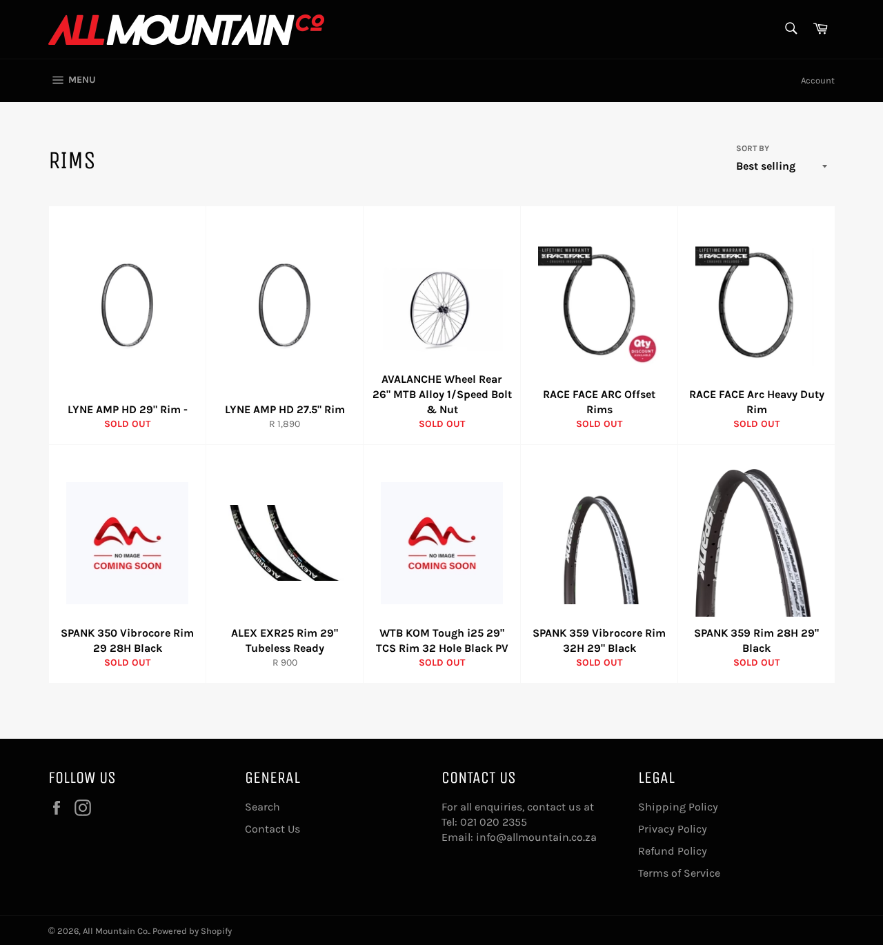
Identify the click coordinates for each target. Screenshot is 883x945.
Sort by (752, 148)
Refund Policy (672, 850)
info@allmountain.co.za (536, 837)
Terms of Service (679, 872)
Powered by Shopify (192, 931)
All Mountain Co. (116, 931)
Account (818, 80)
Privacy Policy (672, 828)
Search (262, 806)
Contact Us (272, 828)
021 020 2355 (493, 821)
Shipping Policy (678, 806)
